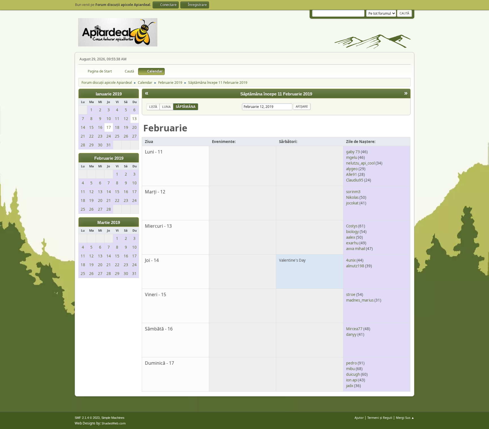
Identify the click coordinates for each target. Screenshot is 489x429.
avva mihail (355, 248)
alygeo (352, 168)
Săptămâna (186, 106)
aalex (350, 237)
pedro (351, 363)
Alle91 (351, 174)
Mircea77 (354, 328)
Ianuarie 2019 (109, 94)
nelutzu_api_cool (360, 163)
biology (352, 231)
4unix (351, 260)
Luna (166, 106)
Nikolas (352, 197)
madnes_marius (360, 300)
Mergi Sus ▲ (405, 417)
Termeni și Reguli (379, 417)
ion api (351, 380)
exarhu (352, 243)
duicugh (353, 374)
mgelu (351, 157)
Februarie (165, 128)
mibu (350, 368)
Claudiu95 (354, 180)
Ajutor (359, 417)
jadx (349, 385)
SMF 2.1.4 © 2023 (87, 417)
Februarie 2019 (108, 158)
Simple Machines (113, 417)
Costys (351, 226)
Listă (153, 106)
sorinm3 (353, 191)
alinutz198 (355, 265)
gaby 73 (353, 151)
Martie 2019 (108, 222)
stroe (350, 294)
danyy (351, 334)
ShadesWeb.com (114, 423)
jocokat (352, 203)
